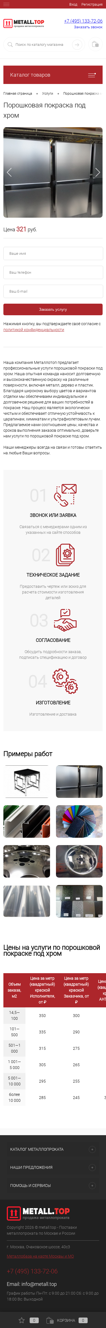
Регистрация (92, 4)
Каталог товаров (30, 75)
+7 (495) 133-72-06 (83, 21)
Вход (73, 4)
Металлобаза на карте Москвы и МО (40, 1256)
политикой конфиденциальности (33, 329)
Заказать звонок (88, 27)
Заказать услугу (53, 309)
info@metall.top (39, 1284)
